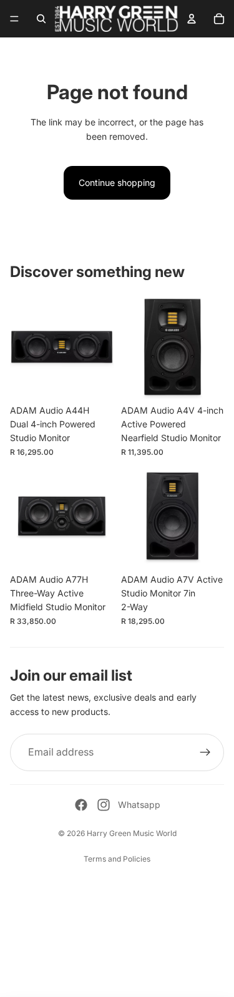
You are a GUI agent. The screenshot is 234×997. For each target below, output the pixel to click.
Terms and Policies (117, 858)
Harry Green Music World (132, 833)
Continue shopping (117, 182)
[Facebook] (81, 804)
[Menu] (14, 18)
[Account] (191, 18)
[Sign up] (205, 752)
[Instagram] (103, 804)
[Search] (41, 18)
